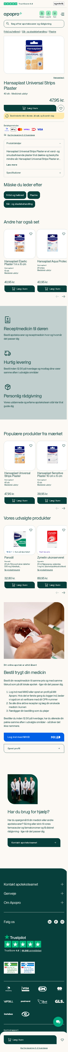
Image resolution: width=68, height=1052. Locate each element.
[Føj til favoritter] (61, 1040)
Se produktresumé (12, 570)
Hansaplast (57, 77)
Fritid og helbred (12, 31)
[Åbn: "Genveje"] (33, 901)
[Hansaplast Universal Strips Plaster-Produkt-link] (19, 472)
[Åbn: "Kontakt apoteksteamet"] (33, 892)
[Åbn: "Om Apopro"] (33, 910)
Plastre (52, 31)
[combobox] (33, 24)
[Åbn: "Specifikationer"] (33, 173)
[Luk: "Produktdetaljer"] (33, 143)
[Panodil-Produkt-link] (19, 556)
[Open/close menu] (61, 14)
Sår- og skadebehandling (34, 31)
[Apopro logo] (13, 14)
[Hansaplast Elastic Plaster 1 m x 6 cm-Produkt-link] (19, 260)
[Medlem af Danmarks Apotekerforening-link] (57, 4)
